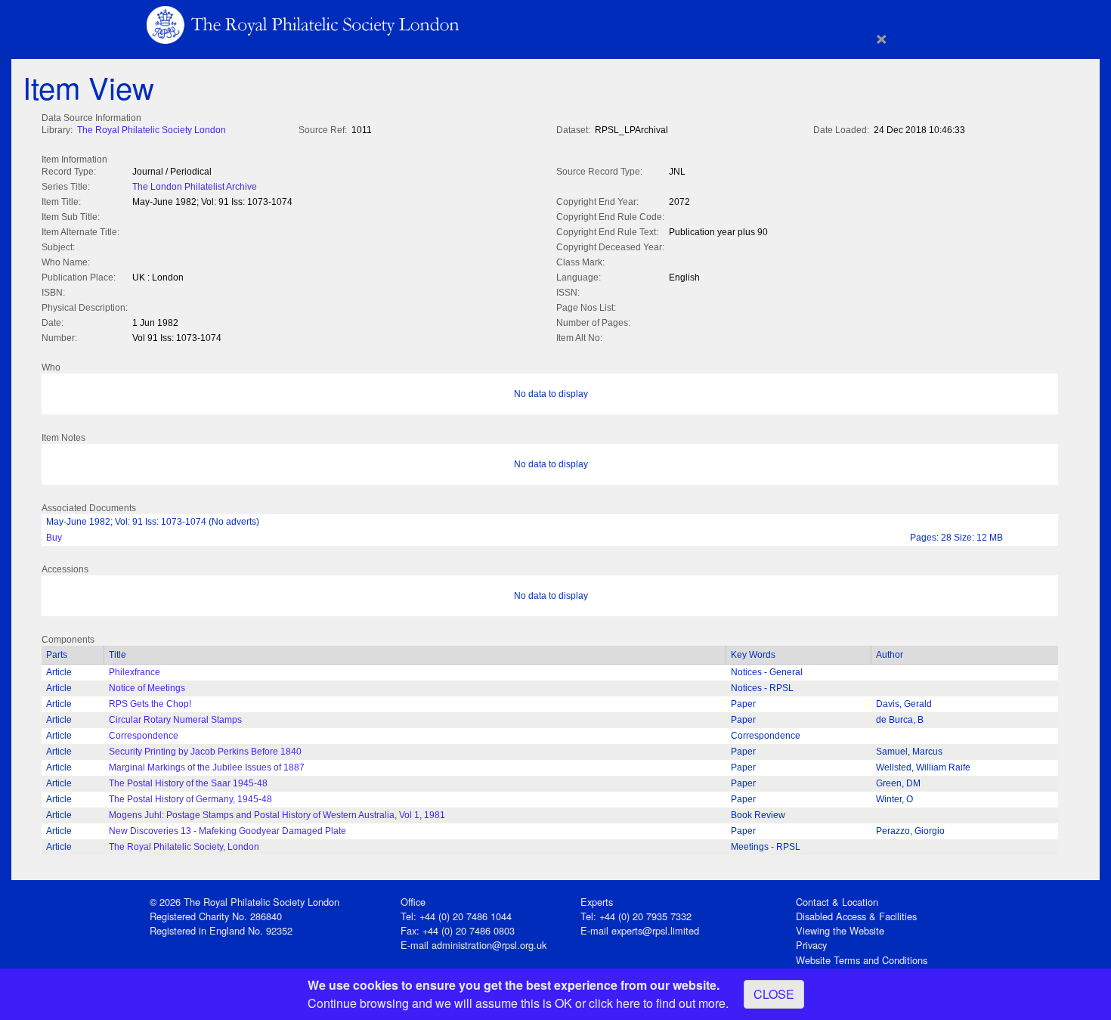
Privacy (811, 945)
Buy (54, 537)
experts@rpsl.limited (655, 930)
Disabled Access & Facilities (856, 916)
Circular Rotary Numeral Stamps (175, 720)
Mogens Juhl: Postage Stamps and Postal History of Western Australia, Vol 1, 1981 (277, 815)
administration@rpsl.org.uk (489, 945)
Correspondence (143, 735)
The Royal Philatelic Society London (151, 130)
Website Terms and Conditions (861, 960)
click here (614, 1003)
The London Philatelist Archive (194, 186)
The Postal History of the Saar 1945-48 (188, 783)
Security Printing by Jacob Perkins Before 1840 (205, 751)
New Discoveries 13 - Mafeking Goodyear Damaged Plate (227, 831)
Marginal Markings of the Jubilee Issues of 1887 (207, 767)
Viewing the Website (840, 930)
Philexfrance (134, 672)
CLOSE (774, 994)
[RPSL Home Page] (304, 24)
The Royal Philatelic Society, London (184, 847)
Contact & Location (837, 901)
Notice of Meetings (147, 688)
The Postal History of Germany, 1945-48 (190, 799)
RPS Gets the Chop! (150, 704)
